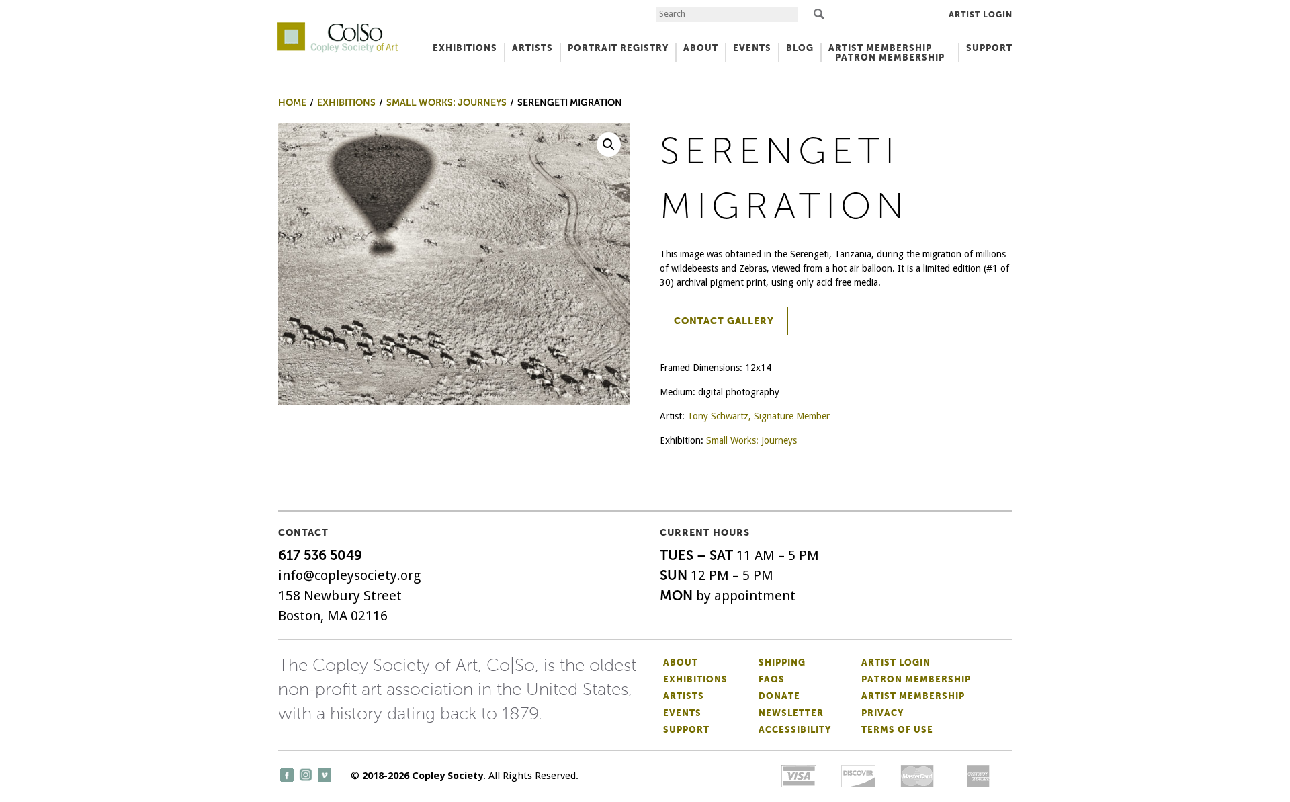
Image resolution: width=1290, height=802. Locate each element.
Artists (683, 696)
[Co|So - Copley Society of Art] (337, 27)
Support (989, 48)
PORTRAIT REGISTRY (618, 48)
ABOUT (700, 48)
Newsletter (791, 713)
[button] (609, 144)
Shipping (782, 662)
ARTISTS (532, 48)
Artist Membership (913, 696)
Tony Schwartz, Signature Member (758, 416)
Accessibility (795, 730)
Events (682, 713)
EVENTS (752, 48)
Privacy (882, 713)
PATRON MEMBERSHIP (890, 57)
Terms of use (897, 730)
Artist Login (981, 14)
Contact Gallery (724, 321)
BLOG (800, 48)
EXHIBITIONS (465, 48)
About (680, 662)
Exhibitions (695, 679)
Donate (779, 696)
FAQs (772, 679)
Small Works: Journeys (751, 440)
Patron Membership (916, 679)
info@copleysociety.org (349, 575)
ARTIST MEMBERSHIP (880, 48)
